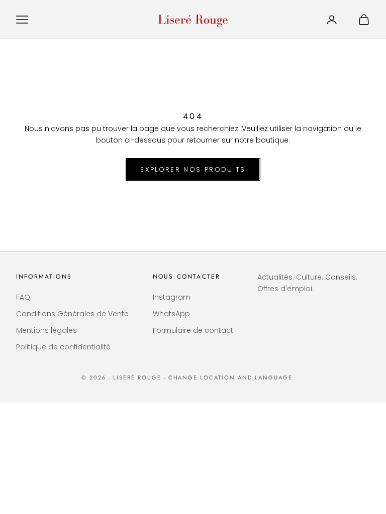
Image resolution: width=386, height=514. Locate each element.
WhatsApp (171, 314)
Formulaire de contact (193, 330)
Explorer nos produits (192, 169)
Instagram (171, 297)
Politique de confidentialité (63, 347)
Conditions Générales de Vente (72, 314)
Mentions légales (46, 330)
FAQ (23, 297)
